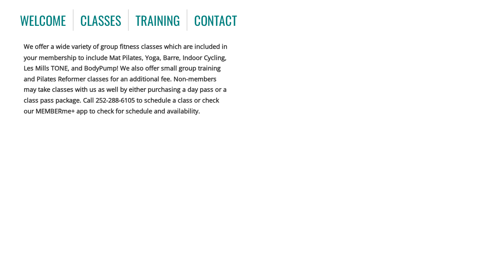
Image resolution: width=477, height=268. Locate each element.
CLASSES (100, 20)
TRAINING (157, 20)
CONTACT (215, 20)
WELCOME (43, 20)
